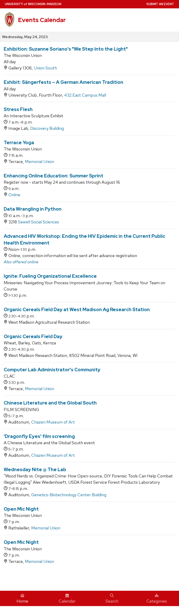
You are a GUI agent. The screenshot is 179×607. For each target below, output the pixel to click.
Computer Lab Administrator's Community (52, 370)
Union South (45, 68)
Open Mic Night (21, 509)
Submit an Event (160, 4)
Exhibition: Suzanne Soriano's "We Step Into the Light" (66, 49)
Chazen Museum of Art (53, 422)
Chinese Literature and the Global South (50, 403)
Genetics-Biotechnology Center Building (68, 494)
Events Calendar (42, 20)
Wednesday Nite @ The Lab (35, 470)
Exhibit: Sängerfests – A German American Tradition (63, 82)
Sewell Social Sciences (38, 222)
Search (112, 601)
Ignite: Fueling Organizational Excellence (50, 276)
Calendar (67, 601)
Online (14, 194)
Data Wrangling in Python (33, 209)
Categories (156, 601)
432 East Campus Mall (85, 95)
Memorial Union (39, 161)
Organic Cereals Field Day (33, 336)
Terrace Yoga (19, 143)
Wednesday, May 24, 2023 (25, 37)
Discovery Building (47, 128)
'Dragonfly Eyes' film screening (39, 436)
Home (22, 601)
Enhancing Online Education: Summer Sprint (53, 176)
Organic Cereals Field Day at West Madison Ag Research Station (77, 310)
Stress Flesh (18, 109)
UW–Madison (33, 4)
